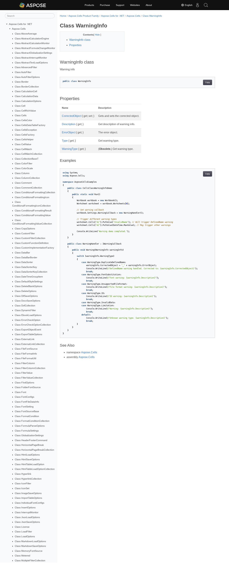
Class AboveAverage (26, 33)
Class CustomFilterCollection (30, 238)
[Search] (206, 5)
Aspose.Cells (19, 29)
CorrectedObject (71, 116)
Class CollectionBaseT (27, 158)
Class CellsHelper (24, 139)
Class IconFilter (23, 483)
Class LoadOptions (25, 536)
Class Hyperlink (23, 474)
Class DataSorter (24, 262)
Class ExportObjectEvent (28, 329)
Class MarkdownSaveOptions (30, 546)
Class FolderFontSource (28, 387)
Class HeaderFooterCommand (31, 440)
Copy (207, 82)
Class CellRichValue (25, 110)
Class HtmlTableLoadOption (29, 464)
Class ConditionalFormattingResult (33, 210)
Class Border (21, 81)
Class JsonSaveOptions (27, 522)
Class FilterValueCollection (29, 377)
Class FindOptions (24, 382)
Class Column (22, 173)
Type (65, 140)
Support (120, 5)
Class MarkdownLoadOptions (30, 541)
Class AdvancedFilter (26, 67)
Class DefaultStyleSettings (29, 281)
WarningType (70, 148)
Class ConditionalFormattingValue (33, 215)
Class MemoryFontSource (28, 551)
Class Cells (20, 115)
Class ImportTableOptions (28, 498)
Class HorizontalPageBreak (29, 445)
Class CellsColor (23, 120)
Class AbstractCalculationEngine (32, 38)
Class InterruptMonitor (26, 512)
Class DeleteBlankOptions (28, 286)
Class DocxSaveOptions (27, 300)
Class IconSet (22, 488)
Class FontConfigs (24, 397)
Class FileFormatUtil (25, 358)
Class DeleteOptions (25, 291)
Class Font (20, 392)
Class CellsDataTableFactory (30, 125)
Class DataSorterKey (26, 267)
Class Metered (22, 555)
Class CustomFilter (25, 233)
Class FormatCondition (27, 416)
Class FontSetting (24, 406)
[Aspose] (33, 5)
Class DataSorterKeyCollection (31, 272)
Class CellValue (23, 144)
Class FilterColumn (25, 363)
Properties (75, 45)
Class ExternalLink (24, 339)
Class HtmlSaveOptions (27, 459)
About (149, 5)
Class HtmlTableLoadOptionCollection (35, 469)
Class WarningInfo (152, 15)
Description (68, 124)
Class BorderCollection (27, 86)
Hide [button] (97, 34)
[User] (197, 5)
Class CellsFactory (25, 134)
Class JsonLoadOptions (27, 517)
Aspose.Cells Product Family (83, 15)
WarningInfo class (79, 39)
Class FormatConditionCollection (32, 421)
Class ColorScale (24, 168)
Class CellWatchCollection (28, 154)
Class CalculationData (26, 96)
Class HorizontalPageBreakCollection (34, 449)
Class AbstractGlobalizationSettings (33, 53)
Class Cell (20, 105)
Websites (135, 5)
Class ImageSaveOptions (28, 493)
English (188, 5)
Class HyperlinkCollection (28, 478)
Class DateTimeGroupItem (29, 276)
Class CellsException (26, 129)
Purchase (105, 5)
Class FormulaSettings (27, 430)
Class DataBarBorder (26, 257)
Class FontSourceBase (27, 411)
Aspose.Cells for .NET (20, 24)
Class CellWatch (23, 149)
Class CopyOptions (25, 228)
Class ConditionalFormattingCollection (35, 192)
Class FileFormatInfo (26, 353)
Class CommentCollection (28, 187)
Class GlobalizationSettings (29, 435)
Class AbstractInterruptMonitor (31, 57)
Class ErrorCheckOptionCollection (33, 324)
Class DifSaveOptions (26, 296)
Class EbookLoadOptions (28, 315)
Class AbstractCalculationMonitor (32, 43)
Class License (22, 526)
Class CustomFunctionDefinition (32, 243)
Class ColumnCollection (27, 178)
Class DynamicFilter (25, 310)
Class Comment (23, 182)
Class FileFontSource (26, 348)
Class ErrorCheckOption (27, 320)
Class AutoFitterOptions (27, 77)
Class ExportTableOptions (28, 334)
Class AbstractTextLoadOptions (31, 62)
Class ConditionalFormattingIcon (32, 197)
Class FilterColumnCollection (30, 368)
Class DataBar (22, 252)
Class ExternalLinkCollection (30, 344)
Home (63, 15)
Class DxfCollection (25, 305)
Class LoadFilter (23, 531)
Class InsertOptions (25, 507)
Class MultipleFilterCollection (30, 560)
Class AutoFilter (23, 72)
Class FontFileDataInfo (27, 401)
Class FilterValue (24, 372)
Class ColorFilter (23, 163)
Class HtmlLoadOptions (27, 454)
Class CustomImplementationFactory (34, 248)
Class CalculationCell (26, 91)
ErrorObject (68, 132)
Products (89, 5)
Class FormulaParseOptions (30, 425)
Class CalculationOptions (28, 101)
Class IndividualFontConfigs (29, 502)
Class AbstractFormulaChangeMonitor (35, 48)
